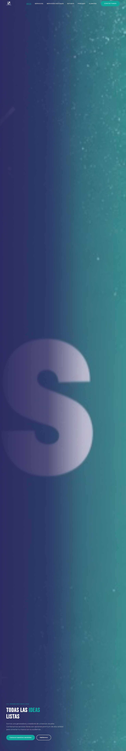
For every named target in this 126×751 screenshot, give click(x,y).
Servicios (39, 3)
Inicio (28, 3)
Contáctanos (110, 3)
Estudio (70, 3)
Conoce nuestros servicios (21, 737)
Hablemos (44, 737)
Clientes (92, 3)
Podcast (81, 3)
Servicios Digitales (55, 3)
